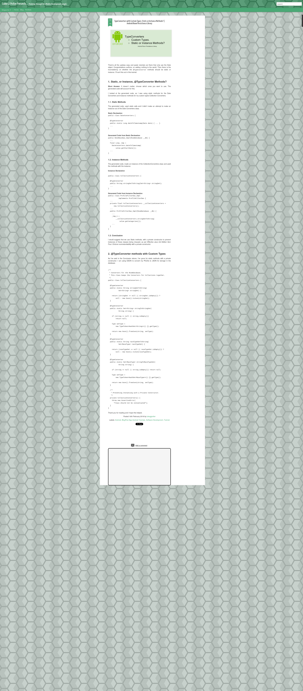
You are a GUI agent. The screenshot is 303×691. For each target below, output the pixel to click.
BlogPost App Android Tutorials (133, 420)
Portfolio (28, 10)
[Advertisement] (184, 55)
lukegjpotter (151, 416)
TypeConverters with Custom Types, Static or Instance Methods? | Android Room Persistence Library (139, 22)
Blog (22, 10)
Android (118, 420)
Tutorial (167, 420)
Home (16, 10)
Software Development (154, 420)
